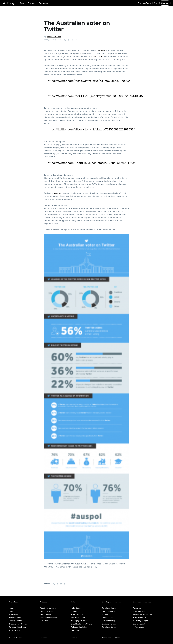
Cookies (43, 638)
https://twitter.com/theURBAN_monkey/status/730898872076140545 (95, 96)
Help (73, 602)
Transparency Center (18, 624)
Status (11, 611)
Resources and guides (142, 614)
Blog (22, 3)
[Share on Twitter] (65, 40)
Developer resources (111, 602)
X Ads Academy (139, 627)
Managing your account (81, 621)
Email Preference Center (81, 624)
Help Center (76, 608)
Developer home (109, 608)
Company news (46, 611)
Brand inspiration (140, 624)
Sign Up (164, 3)
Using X (74, 611)
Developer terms (109, 627)
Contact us (75, 630)
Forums (105, 614)
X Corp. (43, 602)
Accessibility (14, 614)
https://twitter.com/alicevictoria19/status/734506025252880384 (91, 129)
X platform (14, 602)
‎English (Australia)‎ (147, 3)
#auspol (101, 50)
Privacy (74, 638)
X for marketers (139, 617)
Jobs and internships (49, 617)
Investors (44, 621)
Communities (107, 617)
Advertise (137, 608)
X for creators (77, 614)
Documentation (108, 611)
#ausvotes (98, 56)
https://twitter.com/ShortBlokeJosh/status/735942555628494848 (92, 163)
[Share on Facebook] (68, 40)
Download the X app (17, 627)
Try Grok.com (15, 630)
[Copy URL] (75, 39)
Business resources (142, 602)
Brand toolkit (45, 614)
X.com (11, 608)
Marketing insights (140, 621)
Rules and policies (79, 627)
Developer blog (108, 621)
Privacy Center (15, 621)
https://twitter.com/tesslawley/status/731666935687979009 (89, 81)
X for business (139, 611)
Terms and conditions (111, 638)
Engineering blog (109, 624)
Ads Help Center (78, 617)
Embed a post (15, 617)
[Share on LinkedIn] (72, 40)
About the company (48, 608)
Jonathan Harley (54, 36)
